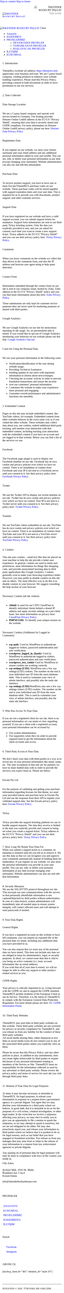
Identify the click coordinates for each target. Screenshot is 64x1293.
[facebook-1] (2, 60)
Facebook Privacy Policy (15, 476)
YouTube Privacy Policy (15, 540)
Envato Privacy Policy (19, 804)
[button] (59, 20)
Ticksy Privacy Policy (35, 837)
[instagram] (5, 60)
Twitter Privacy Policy (27, 506)
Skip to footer (23, 1)
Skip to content (8, 1)
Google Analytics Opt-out (21, 339)
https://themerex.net (46, 70)
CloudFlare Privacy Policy (22, 617)
